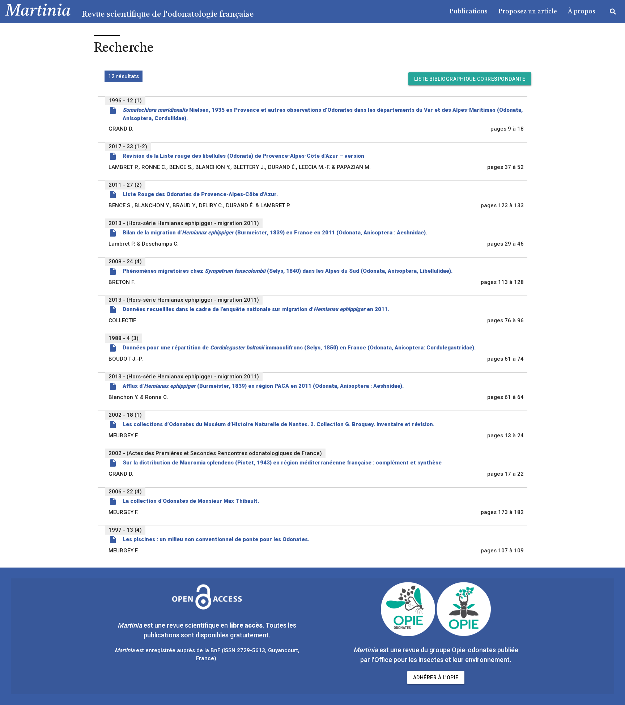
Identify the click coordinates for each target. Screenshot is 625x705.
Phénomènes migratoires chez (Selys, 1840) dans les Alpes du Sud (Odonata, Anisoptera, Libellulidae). (287, 271)
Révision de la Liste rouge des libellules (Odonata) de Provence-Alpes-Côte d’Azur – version (243, 156)
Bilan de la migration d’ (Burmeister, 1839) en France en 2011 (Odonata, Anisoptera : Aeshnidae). (275, 232)
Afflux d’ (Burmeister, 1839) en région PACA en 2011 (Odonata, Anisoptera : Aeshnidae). (263, 386)
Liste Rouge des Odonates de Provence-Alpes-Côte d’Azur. (200, 194)
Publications (469, 11)
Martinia (38, 11)
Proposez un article (527, 11)
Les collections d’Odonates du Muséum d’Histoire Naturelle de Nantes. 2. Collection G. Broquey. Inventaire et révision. (278, 424)
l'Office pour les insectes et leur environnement (440, 659)
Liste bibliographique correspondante (470, 79)
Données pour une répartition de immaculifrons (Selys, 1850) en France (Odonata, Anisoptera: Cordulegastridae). (299, 347)
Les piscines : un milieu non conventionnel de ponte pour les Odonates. (216, 539)
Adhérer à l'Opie (436, 677)
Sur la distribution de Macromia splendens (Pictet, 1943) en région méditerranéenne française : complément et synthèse (282, 462)
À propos (581, 11)
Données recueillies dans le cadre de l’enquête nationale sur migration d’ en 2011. (256, 309)
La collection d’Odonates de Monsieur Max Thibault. (191, 501)
